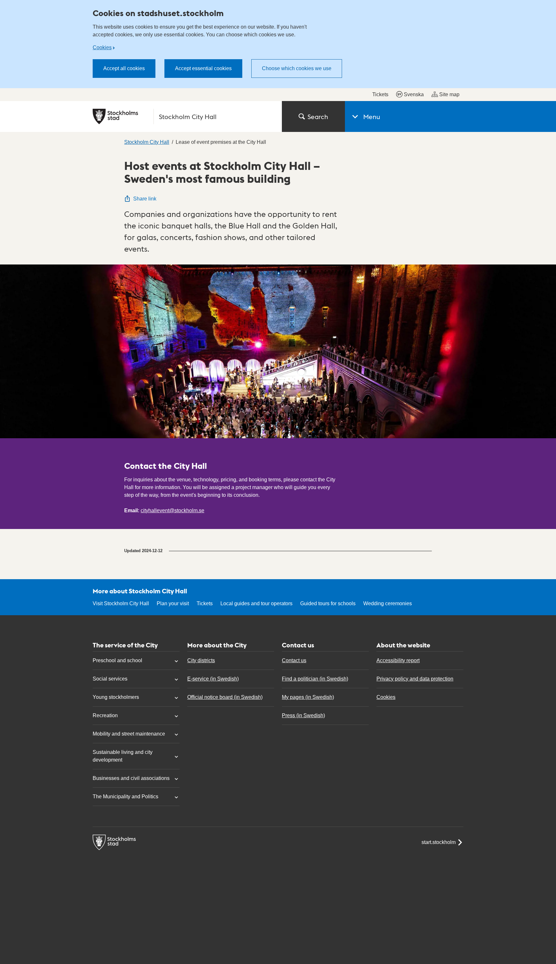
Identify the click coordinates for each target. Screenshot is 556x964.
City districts (201, 660)
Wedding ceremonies (387, 603)
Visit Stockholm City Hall (121, 603)
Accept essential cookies (203, 68)
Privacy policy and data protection (414, 678)
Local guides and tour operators (256, 603)
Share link (144, 198)
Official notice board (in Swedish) (225, 697)
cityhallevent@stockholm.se (172, 510)
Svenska (414, 94)
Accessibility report (398, 660)
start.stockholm (439, 842)
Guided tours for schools (328, 603)
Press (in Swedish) (303, 715)
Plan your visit (173, 603)
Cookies (102, 47)
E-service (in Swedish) (213, 678)
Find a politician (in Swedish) (315, 678)
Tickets (380, 94)
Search (318, 116)
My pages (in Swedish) (308, 697)
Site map (449, 94)
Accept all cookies (124, 68)
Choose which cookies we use (296, 68)
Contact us (294, 660)
